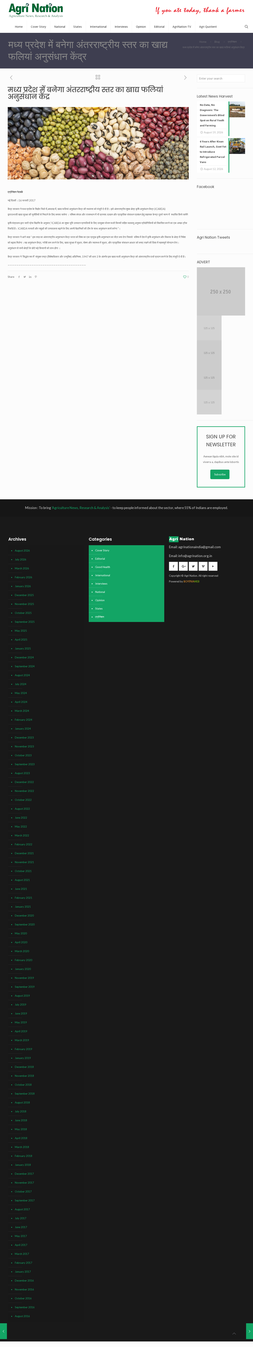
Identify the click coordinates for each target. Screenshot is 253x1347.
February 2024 (23, 719)
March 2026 (22, 568)
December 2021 (24, 853)
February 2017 (23, 1262)
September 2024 (25, 666)
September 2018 (25, 1093)
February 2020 (23, 960)
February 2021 (23, 897)
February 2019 (23, 1049)
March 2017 (22, 1253)
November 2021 (24, 862)
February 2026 (23, 577)
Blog (217, 41)
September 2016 (25, 1307)
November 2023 (24, 746)
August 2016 (22, 1316)
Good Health (102, 567)
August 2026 (22, 550)
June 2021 (21, 888)
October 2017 (23, 1191)
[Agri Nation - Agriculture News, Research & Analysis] (35, 10)
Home (202, 41)
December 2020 (24, 915)
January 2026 (23, 586)
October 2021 (23, 871)
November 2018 (24, 1075)
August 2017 (22, 1209)
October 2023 (23, 755)
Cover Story (102, 550)
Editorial (100, 558)
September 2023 (25, 764)
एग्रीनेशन (232, 41)
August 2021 (22, 880)
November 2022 (24, 790)
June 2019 (21, 1013)
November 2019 (24, 977)
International (102, 575)
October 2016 (23, 1298)
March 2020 (22, 951)
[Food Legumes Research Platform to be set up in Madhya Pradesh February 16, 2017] (3, 1331)
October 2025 (23, 612)
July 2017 (20, 1218)
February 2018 (23, 1155)
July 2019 (20, 1004)
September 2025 (25, 621)
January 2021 (23, 906)
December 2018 (24, 1066)
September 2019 (25, 986)
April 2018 (21, 1138)
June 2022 (21, 817)
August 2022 (22, 808)
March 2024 (22, 710)
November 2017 (24, 1182)
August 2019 (22, 995)
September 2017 (25, 1200)
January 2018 (23, 1164)
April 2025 (21, 639)
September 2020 (25, 924)
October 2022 (23, 799)
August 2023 (22, 773)
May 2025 (21, 630)
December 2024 (24, 657)
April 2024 (21, 701)
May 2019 (21, 1022)
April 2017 (21, 1245)
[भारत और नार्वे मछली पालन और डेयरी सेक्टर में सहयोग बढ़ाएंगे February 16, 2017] (249, 1331)
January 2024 (23, 728)
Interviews (101, 583)
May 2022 (21, 826)
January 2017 (23, 1271)
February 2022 (23, 844)
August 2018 (22, 1102)
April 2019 (21, 1031)
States (99, 608)
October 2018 (23, 1084)
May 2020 (21, 933)
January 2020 (23, 969)
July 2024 (20, 684)
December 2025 (24, 595)
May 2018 (21, 1129)
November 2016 (24, 1289)
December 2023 (24, 737)
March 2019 (22, 1040)
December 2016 (24, 1280)
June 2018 (21, 1120)
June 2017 (21, 1227)
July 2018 (20, 1111)
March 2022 (22, 835)
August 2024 (22, 675)
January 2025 (23, 648)
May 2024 (21, 693)
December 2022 (24, 782)
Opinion (100, 600)
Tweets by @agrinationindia (213, 245)
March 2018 (22, 1147)
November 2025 (24, 604)
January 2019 (23, 1058)
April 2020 (21, 942)
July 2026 (20, 559)
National (100, 591)
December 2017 (24, 1173)
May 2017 (21, 1236)
